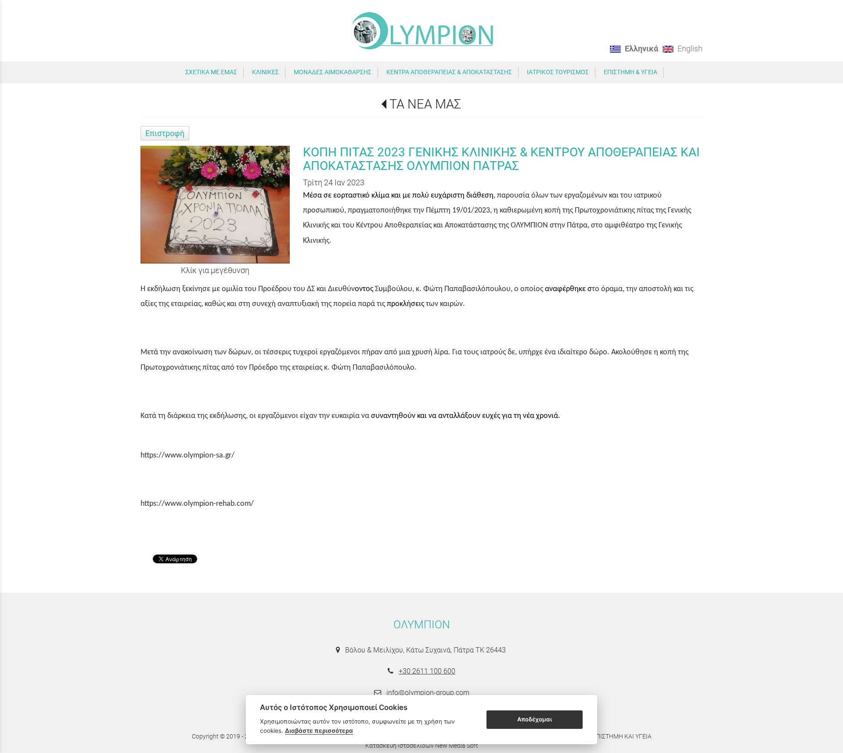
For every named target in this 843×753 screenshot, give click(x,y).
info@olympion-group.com (427, 692)
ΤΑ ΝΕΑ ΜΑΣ (425, 104)
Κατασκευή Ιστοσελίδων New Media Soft (421, 745)
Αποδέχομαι (534, 719)
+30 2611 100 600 (427, 671)
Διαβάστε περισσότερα (319, 730)
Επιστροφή (164, 133)
